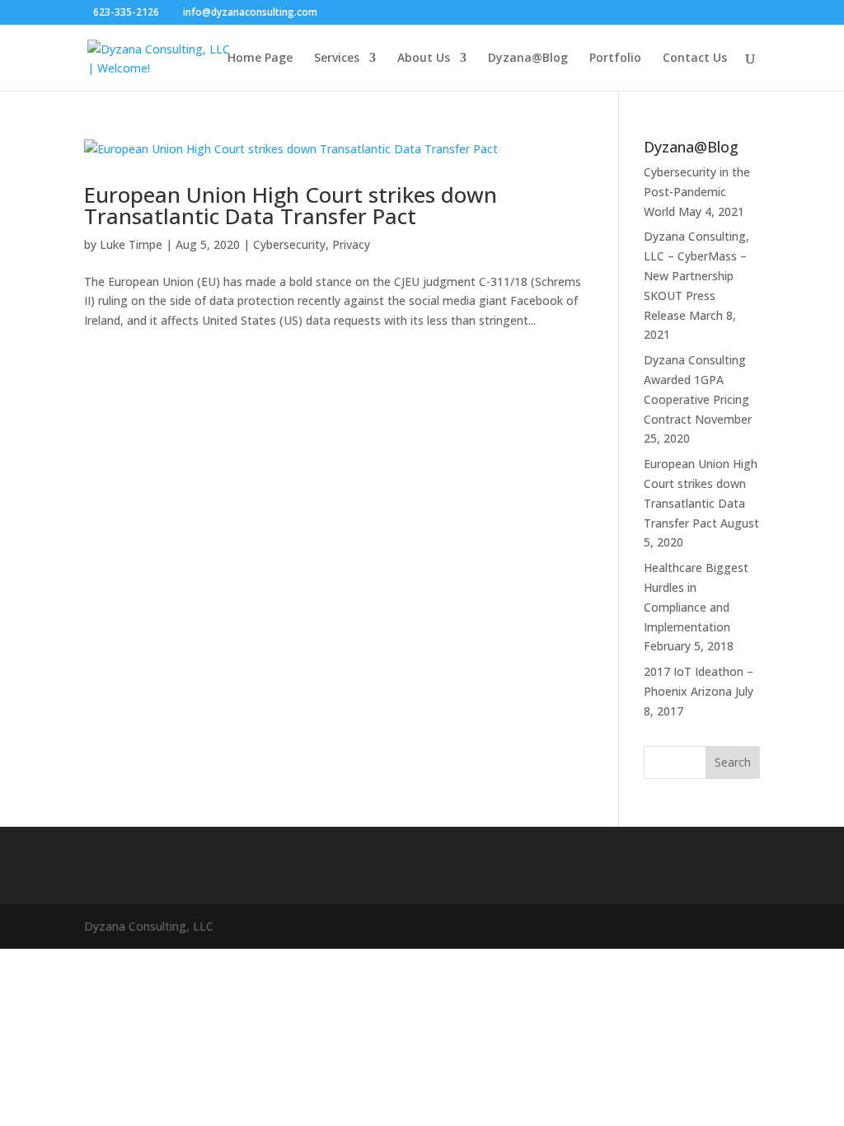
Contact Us (695, 58)
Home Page (260, 58)
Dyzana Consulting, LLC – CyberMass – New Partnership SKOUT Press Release (696, 275)
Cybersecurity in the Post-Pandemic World (697, 191)
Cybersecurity (289, 244)
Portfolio (615, 58)
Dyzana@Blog (528, 58)
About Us (423, 58)
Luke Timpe (131, 244)
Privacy (351, 244)
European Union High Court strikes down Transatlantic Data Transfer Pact (290, 205)
